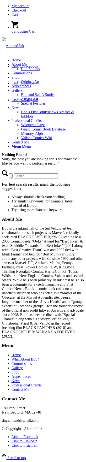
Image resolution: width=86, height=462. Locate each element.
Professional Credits (26, 385)
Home (16, 355)
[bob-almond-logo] (13, 46)
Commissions (21, 363)
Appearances (21, 376)
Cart (14, 14)
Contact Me (20, 389)
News (15, 381)
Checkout (18, 10)
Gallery (17, 368)
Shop (15, 372)
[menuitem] (47, 6)
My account (20, 6)
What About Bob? (25, 359)
